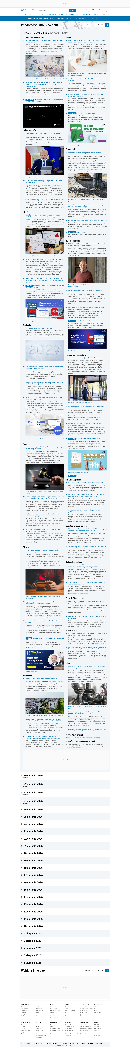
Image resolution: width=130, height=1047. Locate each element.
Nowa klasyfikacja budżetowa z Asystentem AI (90, 321)
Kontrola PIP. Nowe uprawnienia (85, 113)
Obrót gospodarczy (25, 1010)
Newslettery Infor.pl (74, 735)
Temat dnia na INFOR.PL (33, 37)
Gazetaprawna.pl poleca (76, 526)
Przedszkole (38, 1024)
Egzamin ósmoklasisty (41, 1035)
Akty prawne (53, 1022)
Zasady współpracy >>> (77, 747)
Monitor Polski (53, 1026)
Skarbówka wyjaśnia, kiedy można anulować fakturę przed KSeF (41, 255)
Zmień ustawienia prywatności (49, 1043)
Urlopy (37, 1012)
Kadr (68, 37)
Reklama (90, 1043)
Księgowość (28, 14)
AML (81, 1015)
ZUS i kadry (24, 1012)
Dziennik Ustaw (54, 1024)
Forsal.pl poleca (73, 630)
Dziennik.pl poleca (74, 562)
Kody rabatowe (97, 1028)
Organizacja (24, 1024)
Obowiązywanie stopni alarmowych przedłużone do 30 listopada (87, 220)
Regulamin (64, 1043)
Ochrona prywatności (33, 1043)
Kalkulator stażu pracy (70, 1032)
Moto (78, 14)
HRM (37, 1015)
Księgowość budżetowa (76, 355)
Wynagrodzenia (39, 1008)
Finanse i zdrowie (69, 1015)
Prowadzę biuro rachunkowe (86, 1008)
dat (77, 476)
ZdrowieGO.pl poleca (75, 598)
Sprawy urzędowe (54, 1012)
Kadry (36, 14)
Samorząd (70, 149)
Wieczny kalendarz (81, 232)
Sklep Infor (52, 1015)
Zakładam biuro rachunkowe (86, 1006)
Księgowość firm (30, 130)
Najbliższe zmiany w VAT (31, 671)
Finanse (96, 1010)
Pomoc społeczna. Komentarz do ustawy (88, 439)
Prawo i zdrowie (54, 1017)
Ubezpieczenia (39, 1010)
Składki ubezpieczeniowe (86, 1028)
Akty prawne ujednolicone (56, 1032)
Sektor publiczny (51, 14)
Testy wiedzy (39, 1037)
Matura (37, 1033)
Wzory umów (97, 1030)
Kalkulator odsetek (69, 1030)
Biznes (42, 14)
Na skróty (96, 1022)
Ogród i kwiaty (97, 1014)
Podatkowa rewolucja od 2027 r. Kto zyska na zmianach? (85, 483)
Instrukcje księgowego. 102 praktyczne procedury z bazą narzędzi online (43, 321)
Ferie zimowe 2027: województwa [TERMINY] (39, 328)
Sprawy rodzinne (54, 1006)
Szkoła (37, 1026)
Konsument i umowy (55, 1010)
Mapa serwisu (99, 1043)
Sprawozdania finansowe (86, 1014)
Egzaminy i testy (39, 1030)
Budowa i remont (98, 1012)
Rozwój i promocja (25, 1030)
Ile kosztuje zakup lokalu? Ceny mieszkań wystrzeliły (41, 678)
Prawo (61, 14)
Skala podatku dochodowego (86, 1033)
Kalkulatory (68, 1022)
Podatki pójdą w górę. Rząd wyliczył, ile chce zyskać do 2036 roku (41, 177)
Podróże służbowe (84, 1030)
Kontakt (83, 1043)
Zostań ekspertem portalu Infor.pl (80, 741)
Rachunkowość (24, 1008)
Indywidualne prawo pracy (42, 1006)
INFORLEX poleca (73, 479)
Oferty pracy (97, 1035)
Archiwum (96, 1026)
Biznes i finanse (68, 1006)
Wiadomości (97, 1006)
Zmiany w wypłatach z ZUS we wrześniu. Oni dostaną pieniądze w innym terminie (45, 78)
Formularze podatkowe (99, 1032)
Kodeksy (52, 1033)
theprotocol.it (97, 1033)
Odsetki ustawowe (84, 1032)
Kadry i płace (24, 1032)
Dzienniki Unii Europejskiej (56, 1030)
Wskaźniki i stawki (84, 1022)
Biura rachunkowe (84, 1004)
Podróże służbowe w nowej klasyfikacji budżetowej (83, 358)
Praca (51, 1014)
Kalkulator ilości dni (69, 1026)
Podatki (23, 1006)
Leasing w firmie (69, 1014)
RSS (77, 1043)
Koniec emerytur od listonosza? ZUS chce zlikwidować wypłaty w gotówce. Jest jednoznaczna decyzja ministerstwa (62, 18)
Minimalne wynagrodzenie (86, 1026)
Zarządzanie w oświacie (41, 1032)
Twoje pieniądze (70, 14)
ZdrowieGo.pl (97, 1024)
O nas (22, 1043)
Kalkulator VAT (68, 1028)
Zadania (23, 1028)
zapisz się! (97, 737)
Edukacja (96, 14)
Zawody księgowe (25, 1014)
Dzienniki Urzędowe (55, 1028)
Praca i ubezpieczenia (70, 1010)
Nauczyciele (38, 1028)
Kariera (72, 1043)
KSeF (103, 14)
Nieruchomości (87, 14)
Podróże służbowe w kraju (86, 1024)
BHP (37, 1014)
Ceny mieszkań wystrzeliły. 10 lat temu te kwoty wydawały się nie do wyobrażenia (45, 715)
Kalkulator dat (68, 1024)
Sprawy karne (53, 1008)
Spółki (66, 1008)
